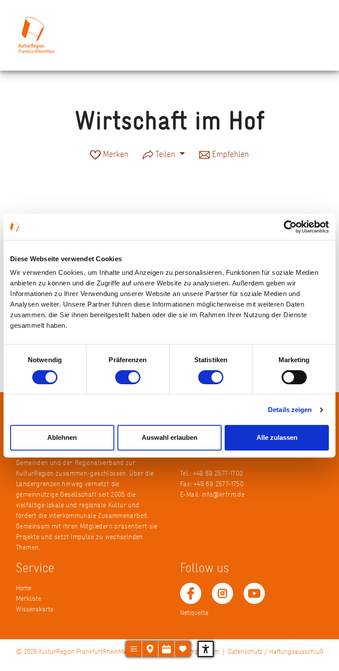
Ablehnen (62, 437)
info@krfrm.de (223, 494)
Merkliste (28, 598)
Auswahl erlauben (169, 437)
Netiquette (194, 612)
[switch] (127, 377)
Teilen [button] (165, 154)
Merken (114, 155)
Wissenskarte (34, 609)
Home (23, 587)
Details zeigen (290, 409)
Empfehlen (229, 155)
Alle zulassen (277, 437)
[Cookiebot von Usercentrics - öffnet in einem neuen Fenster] (290, 226)
